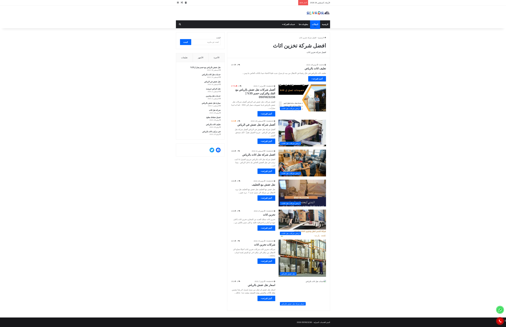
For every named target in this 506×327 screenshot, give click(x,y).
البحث (218, 38)
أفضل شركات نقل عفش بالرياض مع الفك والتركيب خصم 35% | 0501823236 (255, 93)
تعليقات (184, 57)
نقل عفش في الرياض (212, 81)
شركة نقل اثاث (215, 110)
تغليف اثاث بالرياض (315, 68)
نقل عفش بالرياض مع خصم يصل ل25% (205, 67)
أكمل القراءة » (317, 79)
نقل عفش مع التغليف (263, 184)
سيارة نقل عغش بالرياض (211, 103)
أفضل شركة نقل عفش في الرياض (256, 124)
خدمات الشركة (289, 24)
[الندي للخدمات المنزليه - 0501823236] (318, 13)
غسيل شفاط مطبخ (213, 117)
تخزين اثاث (269, 214)
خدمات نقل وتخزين (213, 96)
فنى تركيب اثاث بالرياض (211, 131)
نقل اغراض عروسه (213, 89)
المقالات (315, 24)
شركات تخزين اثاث (264, 244)
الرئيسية (325, 24)
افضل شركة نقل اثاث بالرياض (258, 154)
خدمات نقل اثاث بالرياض (211, 74)
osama (321, 65)
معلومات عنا (303, 24)
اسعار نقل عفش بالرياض (261, 285)
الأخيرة (216, 57)
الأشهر (200, 57)
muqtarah (269, 86)
